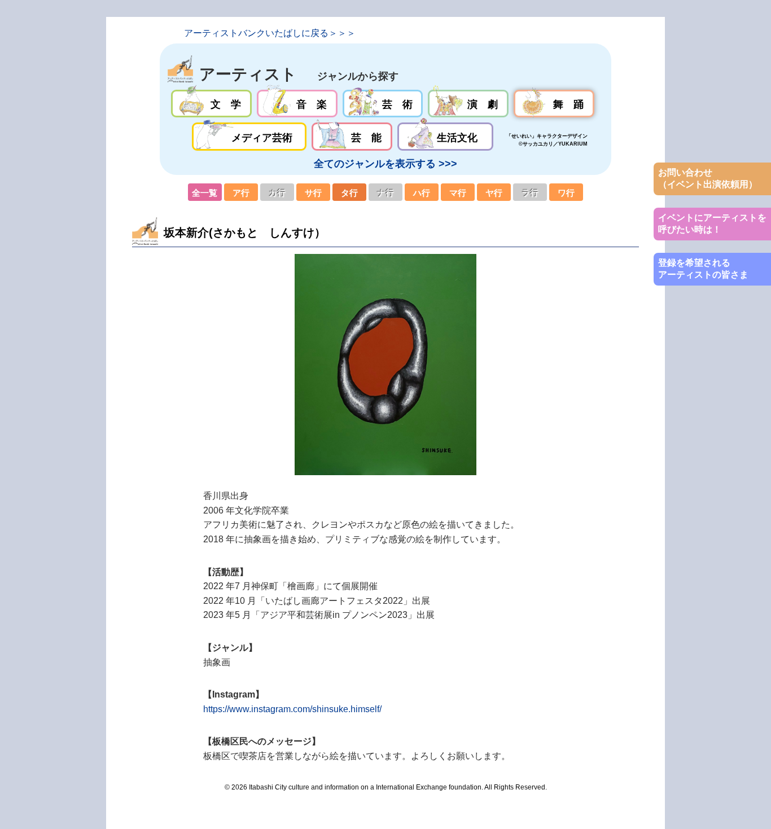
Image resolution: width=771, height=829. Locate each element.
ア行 (241, 192)
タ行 (349, 192)
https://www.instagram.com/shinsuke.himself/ (292, 709)
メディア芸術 (249, 136)
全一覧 (205, 192)
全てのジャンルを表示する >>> (385, 163)
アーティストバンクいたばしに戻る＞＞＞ (270, 33)
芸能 (352, 136)
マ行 (458, 192)
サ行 (313, 192)
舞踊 (554, 103)
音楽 (297, 103)
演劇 (468, 103)
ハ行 (422, 192)
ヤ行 (494, 192)
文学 (211, 103)
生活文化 (445, 136)
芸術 (383, 103)
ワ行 (566, 192)
